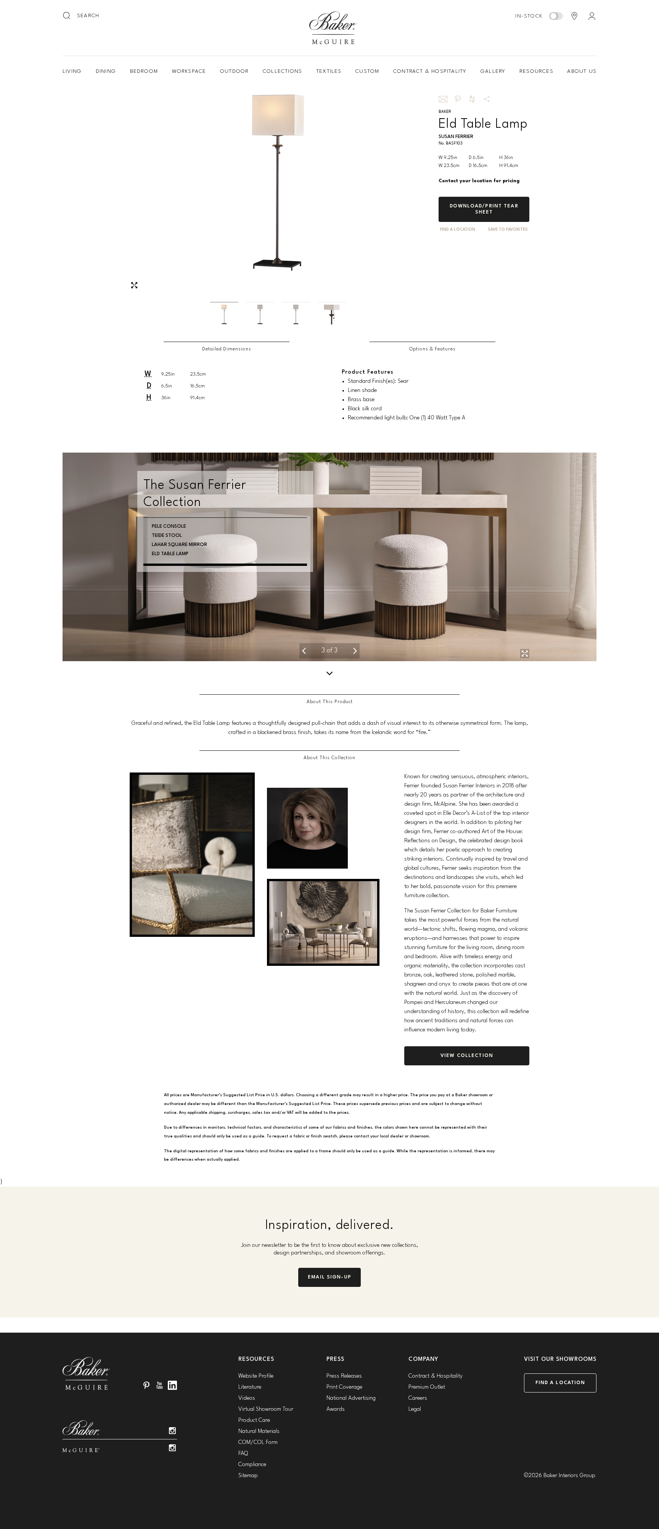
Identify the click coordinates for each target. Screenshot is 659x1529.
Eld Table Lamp (189, 535)
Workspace (189, 71)
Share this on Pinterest (457, 99)
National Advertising (351, 1398)
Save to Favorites (508, 230)
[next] (354, 650)
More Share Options (486, 99)
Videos (246, 1398)
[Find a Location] (574, 16)
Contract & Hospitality (429, 71)
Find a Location (560, 1382)
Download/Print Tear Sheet (484, 209)
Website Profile (255, 1376)
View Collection (466, 1055)
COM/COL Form (258, 1442)
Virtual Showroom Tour (265, 1409)
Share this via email (443, 99)
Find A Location (457, 230)
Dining (106, 71)
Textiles (329, 71)
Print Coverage (344, 1387)
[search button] (67, 16)
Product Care (254, 1420)
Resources (536, 71)
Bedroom (144, 71)
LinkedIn (172, 1385)
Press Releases (344, 1376)
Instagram (172, 1430)
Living (72, 71)
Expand (134, 285)
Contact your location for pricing (479, 180)
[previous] (304, 650)
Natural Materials (259, 1431)
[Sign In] (591, 16)
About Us (581, 71)
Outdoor (234, 71)
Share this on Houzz (472, 99)
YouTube (159, 1385)
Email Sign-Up (329, 1277)
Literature (249, 1387)
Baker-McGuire (333, 27)
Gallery (493, 71)
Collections (282, 71)
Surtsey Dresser (191, 526)
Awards (335, 1409)
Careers (417, 1398)
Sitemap (248, 1476)
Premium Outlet (426, 1387)
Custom (367, 71)
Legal (414, 1409)
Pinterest (146, 1385)
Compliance (252, 1465)
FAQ (243, 1454)
